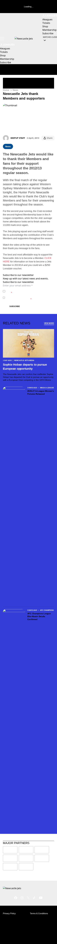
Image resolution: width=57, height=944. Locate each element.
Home (6, 90)
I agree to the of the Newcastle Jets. (28, 291)
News (15, 90)
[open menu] (2, 38)
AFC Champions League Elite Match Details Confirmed (39, 616)
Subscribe (14, 306)
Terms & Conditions (39, 913)
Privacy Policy (26, 289)
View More (49, 323)
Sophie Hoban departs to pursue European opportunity (25, 366)
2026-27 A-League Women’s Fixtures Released (40, 392)
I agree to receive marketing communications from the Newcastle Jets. (28, 297)
